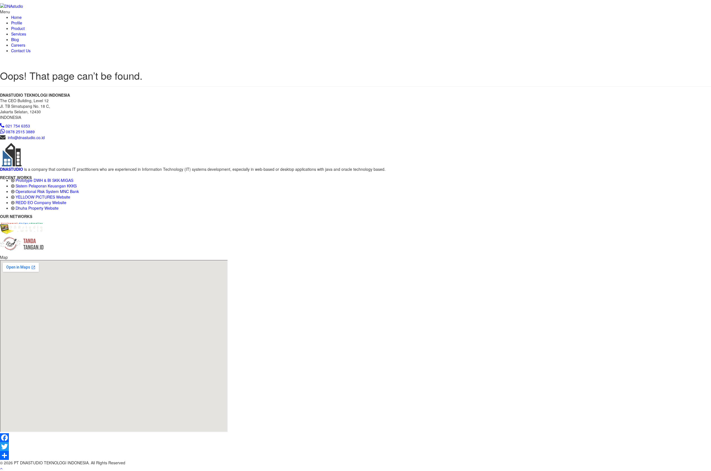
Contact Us (21, 50)
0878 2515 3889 (20, 131)
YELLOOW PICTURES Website (43, 197)
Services (18, 34)
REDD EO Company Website (41, 202)
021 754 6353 (18, 126)
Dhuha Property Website (37, 208)
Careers (18, 45)
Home (16, 17)
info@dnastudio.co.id (26, 137)
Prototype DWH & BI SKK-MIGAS (44, 180)
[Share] (355, 455)
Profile (16, 23)
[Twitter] (355, 446)
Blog (15, 39)
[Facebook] (355, 437)
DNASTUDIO (11, 169)
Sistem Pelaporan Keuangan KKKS (46, 186)
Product (18, 28)
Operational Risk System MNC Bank (47, 191)
